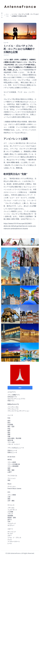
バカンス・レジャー (14, 444)
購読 (20, 388)
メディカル (11, 508)
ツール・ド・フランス (14, 537)
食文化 (10, 459)
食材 (9, 468)
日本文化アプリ (12, 397)
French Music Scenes (14, 488)
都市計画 (10, 440)
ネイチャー (11, 525)
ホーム (2, 15)
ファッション (12, 478)
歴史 (9, 432)
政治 (9, 423)
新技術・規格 (12, 517)
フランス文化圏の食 (14, 464)
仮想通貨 (10, 515)
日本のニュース (12, 450)
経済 (9, 421)
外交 (9, 428)
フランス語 (11, 442)
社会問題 (10, 424)
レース (10, 543)
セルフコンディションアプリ (16, 399)
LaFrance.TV (14, 404)
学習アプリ (11, 401)
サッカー (10, 534)
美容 (9, 480)
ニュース (7, 15)
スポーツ (10, 529)
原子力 (10, 519)
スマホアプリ (12, 392)
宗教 (9, 436)
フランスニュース (13, 409)
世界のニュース (12, 452)
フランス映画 (12, 495)
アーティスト (12, 486)
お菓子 (10, 472)
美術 (9, 499)
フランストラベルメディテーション (18, 411)
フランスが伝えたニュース (16, 448)
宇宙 (9, 521)
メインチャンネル (13, 407)
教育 (9, 430)
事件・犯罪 (11, 426)
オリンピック (12, 532)
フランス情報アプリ (14, 395)
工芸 (9, 497)
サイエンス (11, 505)
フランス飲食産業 (13, 466)
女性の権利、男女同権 (14, 438)
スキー (10, 535)
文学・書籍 (11, 501)
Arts (9, 492)
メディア (10, 514)
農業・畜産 (11, 470)
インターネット (12, 510)
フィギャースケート (14, 541)
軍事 (9, 434)
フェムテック (12, 523)
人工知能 (10, 512)
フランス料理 (12, 462)
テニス (10, 539)
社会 (9, 418)
